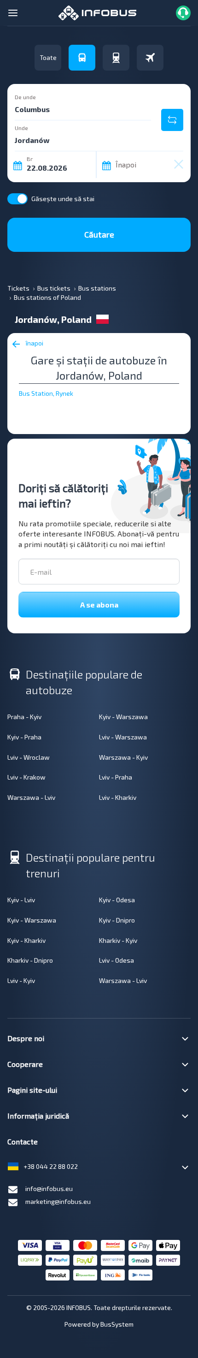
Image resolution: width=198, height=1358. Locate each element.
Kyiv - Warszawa (123, 717)
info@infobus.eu (49, 1188)
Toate (48, 57)
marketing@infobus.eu (58, 1201)
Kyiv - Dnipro (117, 920)
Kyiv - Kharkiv (26, 940)
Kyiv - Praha (24, 737)
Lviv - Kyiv (21, 980)
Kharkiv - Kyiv (118, 940)
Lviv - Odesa (116, 960)
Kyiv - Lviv (21, 900)
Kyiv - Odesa (117, 900)
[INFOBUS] (97, 12)
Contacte (22, 1141)
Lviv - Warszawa (123, 737)
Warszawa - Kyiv (123, 757)
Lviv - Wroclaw (28, 757)
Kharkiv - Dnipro (30, 960)
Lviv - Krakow (26, 777)
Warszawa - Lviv (31, 797)
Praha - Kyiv (24, 717)
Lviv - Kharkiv (117, 797)
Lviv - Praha (115, 777)
